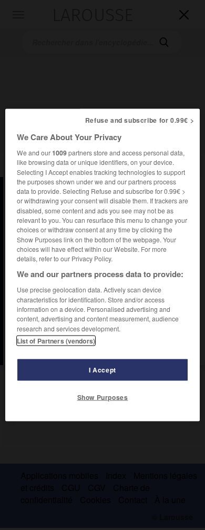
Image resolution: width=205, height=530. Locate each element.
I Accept (102, 369)
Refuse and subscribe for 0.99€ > (139, 120)
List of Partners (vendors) (56, 340)
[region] (102, 265)
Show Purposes (102, 396)
